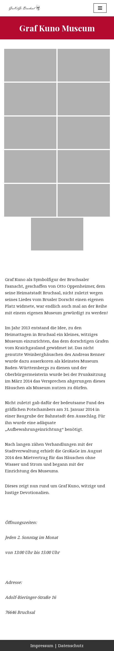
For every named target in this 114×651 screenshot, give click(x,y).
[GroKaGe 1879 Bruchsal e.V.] (24, 8)
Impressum (41, 645)
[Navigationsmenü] (100, 8)
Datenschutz (71, 645)
